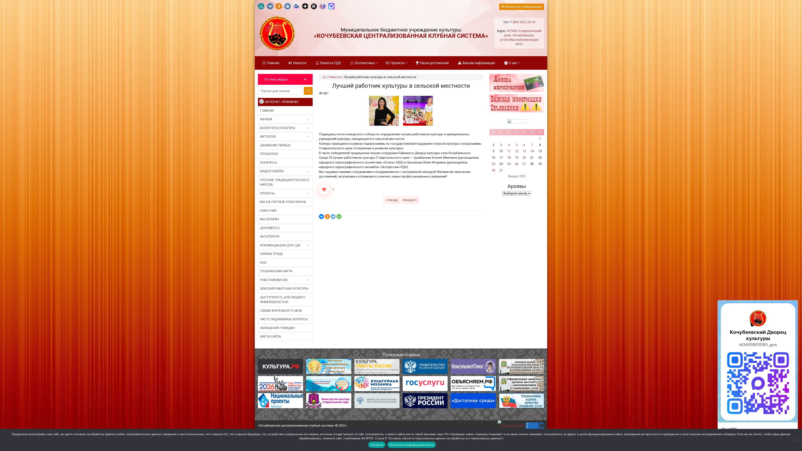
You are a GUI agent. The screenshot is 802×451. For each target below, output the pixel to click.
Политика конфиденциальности (412, 444)
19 (516, 158)
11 (509, 151)
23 (493, 164)
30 (493, 170)
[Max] (331, 6)
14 (532, 151)
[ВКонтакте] (321, 216)
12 (516, 151)
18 (509, 158)
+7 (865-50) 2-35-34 (522, 22)
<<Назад (391, 200)
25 (509, 164)
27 (524, 164)
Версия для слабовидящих (523, 6)
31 (501, 170)
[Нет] (797, 440)
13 (524, 151)
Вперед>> (410, 200)
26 (516, 164)
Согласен (376, 444)
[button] (285, 79)
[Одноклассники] (327, 216)
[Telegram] (333, 216)
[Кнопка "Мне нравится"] (324, 189)
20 (524, 158)
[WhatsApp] (338, 216)
